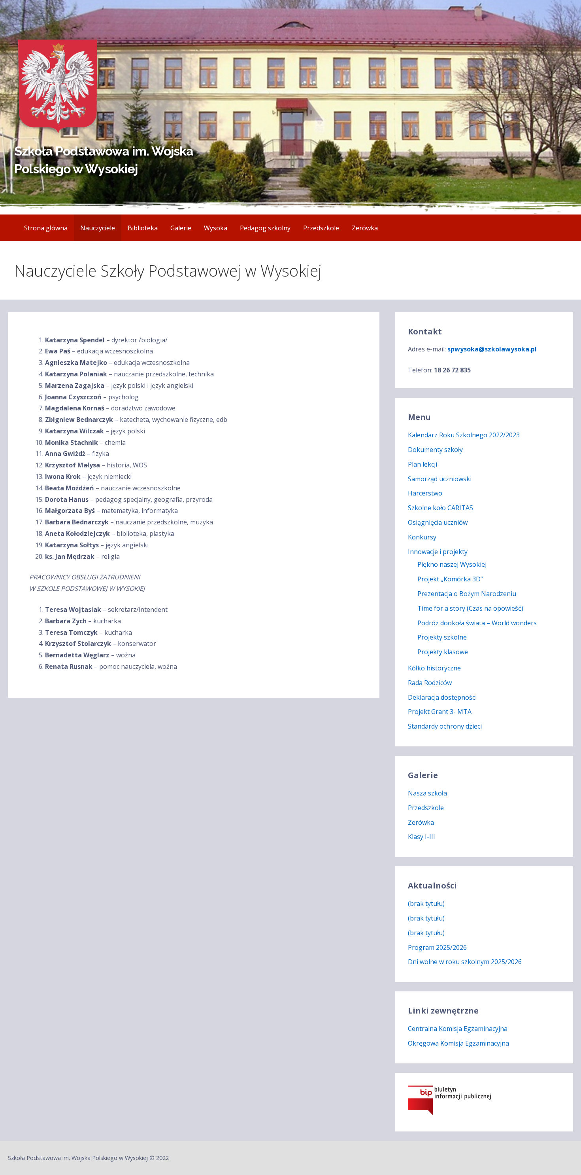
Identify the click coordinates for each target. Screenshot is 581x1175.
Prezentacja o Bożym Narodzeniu (466, 593)
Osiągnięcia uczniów (438, 522)
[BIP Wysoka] (449, 1113)
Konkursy (422, 537)
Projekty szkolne (442, 637)
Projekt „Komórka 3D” (450, 579)
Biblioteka (143, 228)
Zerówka (365, 228)
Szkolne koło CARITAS (440, 507)
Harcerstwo (425, 493)
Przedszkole (321, 228)
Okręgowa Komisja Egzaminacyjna (458, 1043)
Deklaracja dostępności (442, 697)
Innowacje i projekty (438, 551)
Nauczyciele (97, 228)
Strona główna (46, 228)
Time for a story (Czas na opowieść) (470, 608)
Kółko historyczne (434, 668)
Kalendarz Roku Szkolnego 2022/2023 (464, 435)
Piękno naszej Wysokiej (452, 564)
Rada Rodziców (430, 682)
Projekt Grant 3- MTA (440, 711)
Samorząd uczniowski (440, 479)
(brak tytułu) (426, 903)
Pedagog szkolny (265, 228)
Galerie (180, 228)
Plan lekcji (422, 464)
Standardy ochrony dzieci (445, 726)
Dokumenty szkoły (435, 449)
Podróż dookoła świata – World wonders (477, 623)
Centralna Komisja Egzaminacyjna (457, 1028)
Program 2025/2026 (437, 947)
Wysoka (215, 228)
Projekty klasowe (442, 651)
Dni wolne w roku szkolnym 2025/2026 (465, 961)
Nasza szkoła (427, 793)
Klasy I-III (421, 836)
